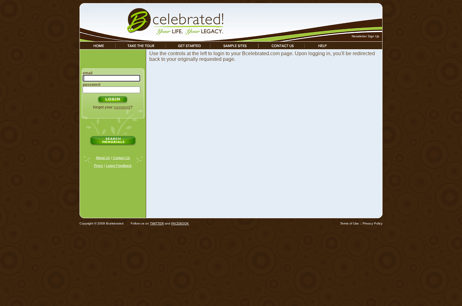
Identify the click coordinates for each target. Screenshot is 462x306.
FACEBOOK (180, 223)
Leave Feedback (119, 165)
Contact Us (121, 158)
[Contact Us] (281, 47)
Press (98, 165)
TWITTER (157, 223)
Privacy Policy (372, 223)
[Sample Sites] (234, 47)
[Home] (97, 47)
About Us (103, 158)
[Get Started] (188, 47)
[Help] (322, 47)
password (122, 107)
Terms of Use (349, 223)
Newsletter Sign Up (365, 36)
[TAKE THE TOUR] (141, 47)
